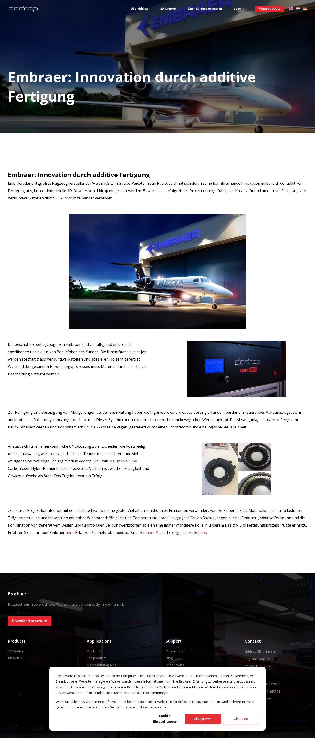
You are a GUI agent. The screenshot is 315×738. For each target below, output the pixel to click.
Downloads (174, 651)
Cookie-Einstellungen (165, 719)
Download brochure (29, 620)
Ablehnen (241, 719)
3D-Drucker (168, 8)
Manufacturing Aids (101, 665)
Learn (237, 8)
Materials (15, 658)
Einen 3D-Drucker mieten (205, 8)
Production (95, 651)
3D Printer (15, 651)
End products (97, 658)
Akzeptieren (203, 719)
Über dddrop (139, 8)
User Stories (175, 665)
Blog (169, 658)
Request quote (269, 9)
